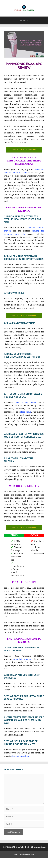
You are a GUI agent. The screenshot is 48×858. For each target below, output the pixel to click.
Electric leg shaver (26, 402)
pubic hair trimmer (22, 659)
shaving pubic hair (20, 756)
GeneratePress (40, 847)
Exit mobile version (24, 854)
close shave (25, 412)
